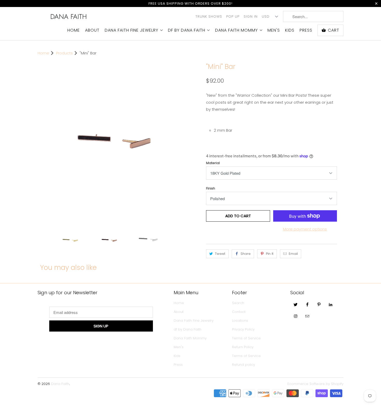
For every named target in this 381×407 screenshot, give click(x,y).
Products (64, 53)
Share (246, 253)
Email (293, 253)
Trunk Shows (208, 16)
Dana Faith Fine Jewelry (131, 30)
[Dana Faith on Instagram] (296, 316)
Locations (240, 320)
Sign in (251, 16)
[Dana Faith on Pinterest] (319, 304)
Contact (238, 311)
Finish (210, 188)
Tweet (220, 253)
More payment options (305, 229)
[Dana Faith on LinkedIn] (331, 304)
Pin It (269, 253)
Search (238, 302)
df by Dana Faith (186, 30)
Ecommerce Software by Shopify (315, 383)
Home (73, 30)
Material (213, 162)
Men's (273, 30)
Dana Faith (68, 17)
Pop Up (232, 16)
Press (306, 30)
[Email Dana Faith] (307, 316)
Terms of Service (246, 338)
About (92, 30)
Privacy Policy (243, 329)
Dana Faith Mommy (236, 30)
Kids (289, 30)
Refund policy (243, 364)
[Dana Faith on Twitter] (296, 304)
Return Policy (242, 347)
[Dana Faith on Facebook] (307, 304)
